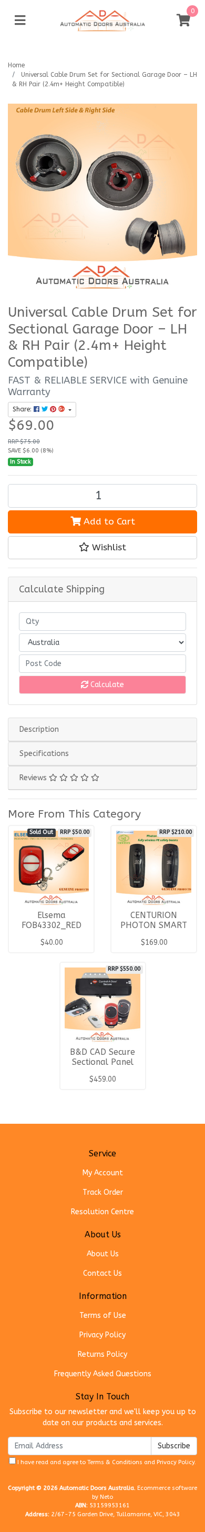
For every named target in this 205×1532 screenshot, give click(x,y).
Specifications (44, 753)
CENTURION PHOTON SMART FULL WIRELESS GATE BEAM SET (153, 930)
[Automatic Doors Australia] (102, 20)
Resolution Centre (102, 1211)
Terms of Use (102, 1315)
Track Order (103, 1192)
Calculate (106, 684)
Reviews (34, 777)
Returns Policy (102, 1354)
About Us (103, 1253)
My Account (103, 1172)
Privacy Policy (102, 1335)
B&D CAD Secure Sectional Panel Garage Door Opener (102, 1067)
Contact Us (102, 1273)
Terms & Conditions (114, 1462)
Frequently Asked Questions (102, 1373)
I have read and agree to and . (106, 1462)
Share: (23, 409)
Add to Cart (108, 521)
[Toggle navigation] (20, 20)
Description (39, 729)
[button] (102, 547)
